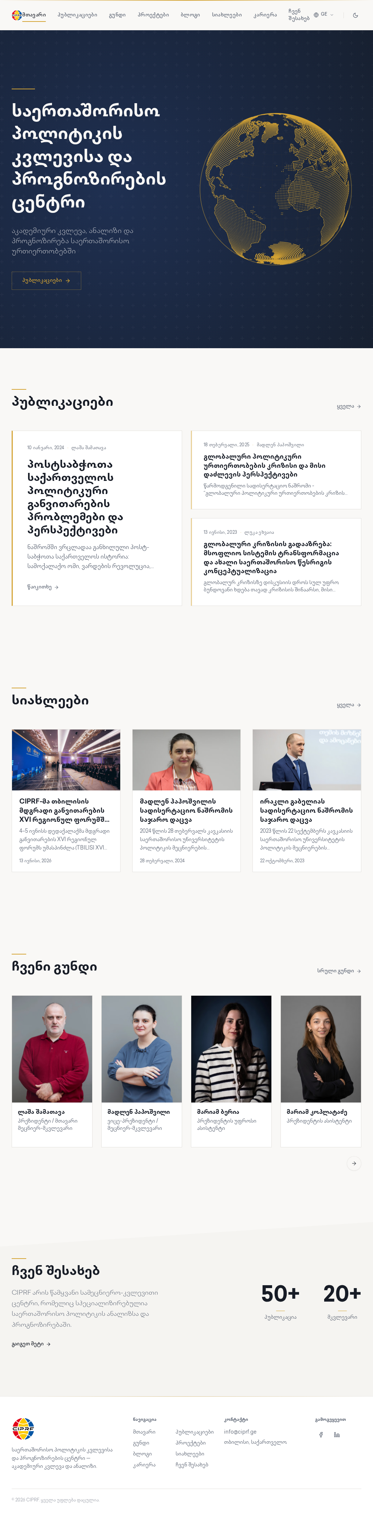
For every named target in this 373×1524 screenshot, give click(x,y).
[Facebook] (321, 1435)
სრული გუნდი (335, 971)
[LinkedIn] (337, 1435)
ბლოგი (190, 15)
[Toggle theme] (355, 15)
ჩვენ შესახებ (299, 15)
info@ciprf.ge (240, 1432)
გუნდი (117, 15)
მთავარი (34, 15)
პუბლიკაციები (77, 15)
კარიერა (265, 15)
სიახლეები (227, 15)
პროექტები (153, 15)
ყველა (345, 406)
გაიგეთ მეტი (28, 1344)
